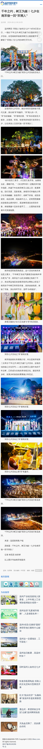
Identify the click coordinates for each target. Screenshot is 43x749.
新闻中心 (39, 570)
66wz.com (36, 739)
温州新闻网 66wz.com (19, 565)
